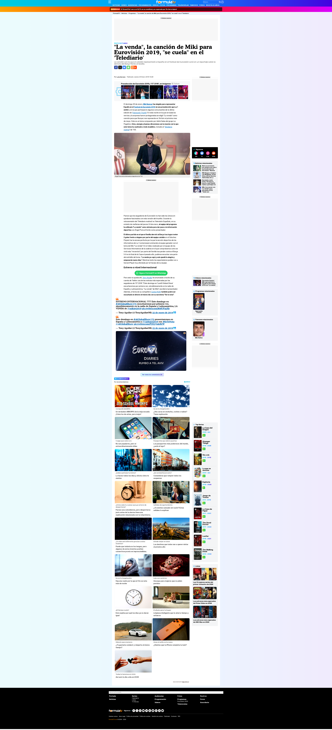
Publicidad (167, 716)
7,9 (204, 557)
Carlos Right (156, 292)
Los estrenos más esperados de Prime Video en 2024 (204, 602)
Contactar (174, 716)
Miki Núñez (199, 338)
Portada (112, 696)
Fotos (162, 5)
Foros (202, 5)
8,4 (204, 460)
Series (124, 5)
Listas (134, 700)
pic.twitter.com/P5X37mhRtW (149, 324)
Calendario (135, 698)
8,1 (204, 488)
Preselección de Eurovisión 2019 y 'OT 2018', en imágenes (146, 83)
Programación (145, 5)
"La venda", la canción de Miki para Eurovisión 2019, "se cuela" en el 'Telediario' (163, 13)
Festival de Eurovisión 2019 (144, 107)
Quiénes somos (113, 716)
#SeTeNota (168, 321)
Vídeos (155, 5)
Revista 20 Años (212, 5)
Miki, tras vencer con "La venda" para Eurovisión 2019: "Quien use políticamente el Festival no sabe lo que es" (208, 189)
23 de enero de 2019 (162, 328)
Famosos (194, 5)
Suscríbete (204, 702)
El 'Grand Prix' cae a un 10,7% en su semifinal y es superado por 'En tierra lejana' (144, 9)
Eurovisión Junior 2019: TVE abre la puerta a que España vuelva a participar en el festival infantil (209, 182)
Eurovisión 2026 (182, 701)
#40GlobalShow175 (126, 303)
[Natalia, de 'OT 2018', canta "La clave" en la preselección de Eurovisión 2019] (171, 99)
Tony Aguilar (147, 277)
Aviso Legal (122, 716)
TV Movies (135, 702)
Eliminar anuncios (166, 18)
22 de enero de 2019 (162, 312)
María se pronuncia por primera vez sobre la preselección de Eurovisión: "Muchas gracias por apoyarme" (209, 168)
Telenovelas (183, 5)
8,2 (204, 503)
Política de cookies (145, 716)
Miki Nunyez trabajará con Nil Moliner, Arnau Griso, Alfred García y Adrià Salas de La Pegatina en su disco (209, 175)
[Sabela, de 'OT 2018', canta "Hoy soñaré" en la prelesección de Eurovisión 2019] (142, 99)
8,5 (204, 516)
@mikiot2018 (134, 308)
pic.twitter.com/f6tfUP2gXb (156, 308)
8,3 (204, 435)
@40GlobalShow (124, 324)
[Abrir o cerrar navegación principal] (109, 2)
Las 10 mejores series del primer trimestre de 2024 (203, 583)
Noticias (116, 5)
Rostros (203, 696)
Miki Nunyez (147, 104)
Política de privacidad (132, 716)
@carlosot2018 (150, 321)
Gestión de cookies (157, 716)
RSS (179, 716)
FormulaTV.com (113, 719)
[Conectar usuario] (222, 2)
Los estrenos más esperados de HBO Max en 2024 (204, 621)
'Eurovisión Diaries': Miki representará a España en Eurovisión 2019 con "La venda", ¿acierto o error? (209, 283)
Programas (171, 5)
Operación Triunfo (139, 112)
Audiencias (132, 5)
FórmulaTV (116, 13)
